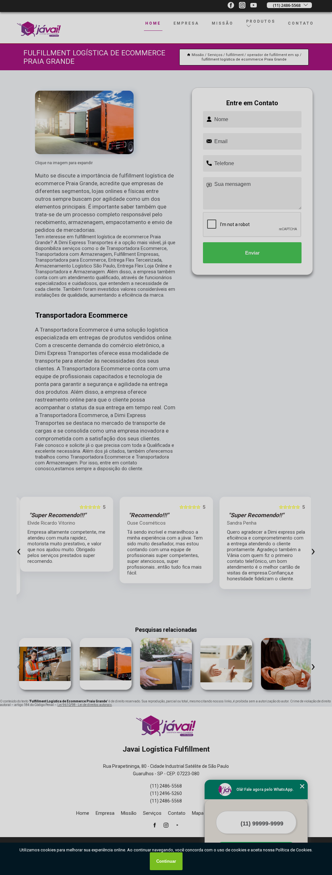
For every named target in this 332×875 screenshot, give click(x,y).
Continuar (166, 861)
